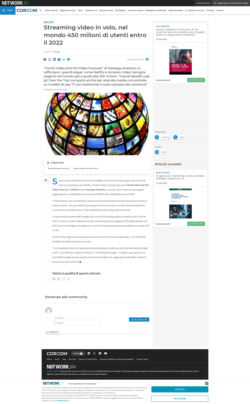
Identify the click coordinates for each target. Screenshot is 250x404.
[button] (8, 10)
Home (47, 52)
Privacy (219, 10)
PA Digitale (120, 10)
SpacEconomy (106, 10)
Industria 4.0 (91, 10)
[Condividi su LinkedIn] (54, 59)
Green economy (135, 10)
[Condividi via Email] (59, 59)
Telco (80, 10)
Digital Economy (68, 10)
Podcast (210, 10)
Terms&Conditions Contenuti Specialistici (117, 359)
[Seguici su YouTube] (105, 353)
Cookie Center (142, 359)
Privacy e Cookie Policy (88, 359)
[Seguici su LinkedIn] (88, 353)
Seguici (76, 353)
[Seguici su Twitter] (94, 353)
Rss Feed (72, 359)
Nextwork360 (53, 371)
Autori (57, 359)
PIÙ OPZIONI (180, 398)
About (49, 359)
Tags (64, 359)
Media (56, 52)
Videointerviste (175, 10)
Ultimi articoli (51, 10)
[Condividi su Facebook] (45, 59)
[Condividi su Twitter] (49, 59)
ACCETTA (180, 389)
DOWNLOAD (196, 80)
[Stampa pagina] (68, 59)
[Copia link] (64, 59)
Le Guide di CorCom (194, 10)
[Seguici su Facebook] (100, 353)
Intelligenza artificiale (155, 10)
